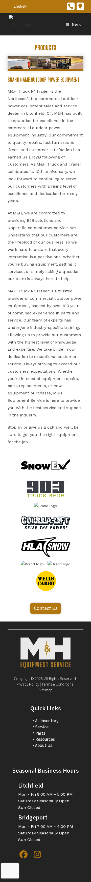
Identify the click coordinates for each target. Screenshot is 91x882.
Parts (40, 733)
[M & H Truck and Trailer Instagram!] (37, 854)
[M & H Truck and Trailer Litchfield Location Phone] (71, 6)
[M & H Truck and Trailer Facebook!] (23, 854)
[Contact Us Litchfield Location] (80, 6)
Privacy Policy (27, 684)
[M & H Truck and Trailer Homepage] (45, 652)
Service (42, 727)
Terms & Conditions (57, 684)
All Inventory (46, 721)
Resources (45, 739)
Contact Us (45, 608)
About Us (43, 745)
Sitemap (45, 690)
